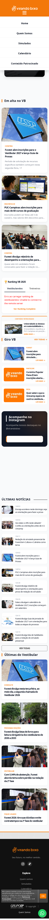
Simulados (24, 43)
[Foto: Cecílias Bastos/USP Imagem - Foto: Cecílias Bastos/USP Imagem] (24, 670)
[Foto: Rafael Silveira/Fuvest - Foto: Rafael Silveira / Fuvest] (24, 799)
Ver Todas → (40, 339)
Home (24, 23)
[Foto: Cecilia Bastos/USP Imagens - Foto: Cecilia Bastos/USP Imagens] (24, 713)
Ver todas (24, 648)
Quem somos (26, 879)
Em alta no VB (15, 100)
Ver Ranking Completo (25, 309)
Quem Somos (24, 33)
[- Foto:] (13, 329)
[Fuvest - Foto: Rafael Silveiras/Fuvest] (24, 756)
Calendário (24, 53)
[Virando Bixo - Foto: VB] (14, 374)
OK (43, 896)
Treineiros (34, 288)
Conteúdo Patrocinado (24, 63)
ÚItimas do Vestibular (21, 654)
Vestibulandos (15, 288)
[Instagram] (23, 864)
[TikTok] (29, 864)
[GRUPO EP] (17, 906)
